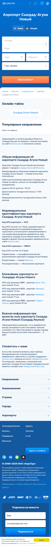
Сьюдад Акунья (28, 91)
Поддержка (7, 436)
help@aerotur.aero (39, 359)
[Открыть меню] (47, 3)
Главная (5, 91)
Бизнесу (6, 431)
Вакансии (6, 441)
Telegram (28, 366)
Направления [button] (10, 379)
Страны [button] (7, 397)
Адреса (29, 426)
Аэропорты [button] (9, 415)
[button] (30, 3)
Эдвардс (40, 289)
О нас (28, 436)
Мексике (40, 168)
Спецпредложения (11, 426)
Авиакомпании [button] (11, 388)
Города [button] (6, 406)
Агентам (29, 431)
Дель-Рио (40, 282)
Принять (41, 540)
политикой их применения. (27, 543)
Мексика (15, 91)
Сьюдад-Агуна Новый (25, 112)
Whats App (39, 366)
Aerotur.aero (16, 144)
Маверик (40, 294)
